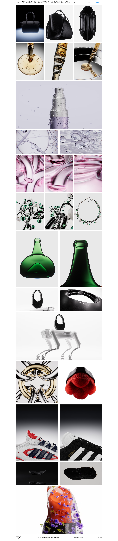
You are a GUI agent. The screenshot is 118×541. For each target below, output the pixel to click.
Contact (90, 2)
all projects (97, 2)
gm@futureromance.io (78, 537)
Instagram (100, 537)
